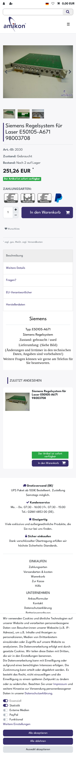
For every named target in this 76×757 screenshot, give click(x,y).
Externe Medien (19, 710)
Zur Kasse (38, 581)
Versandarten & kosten (38, 572)
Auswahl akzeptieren (38, 749)
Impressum (60, 684)
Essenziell (15, 701)
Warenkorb (38, 576)
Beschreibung (14, 255)
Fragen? (11, 280)
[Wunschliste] (53, 3)
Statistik (15, 705)
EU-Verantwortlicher (19, 292)
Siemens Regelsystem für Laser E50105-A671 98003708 (49, 395)
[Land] (47, 3)
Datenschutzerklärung (38, 608)
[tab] (38, 256)
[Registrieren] (11, 3)
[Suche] (68, 12)
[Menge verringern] (15, 215)
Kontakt (38, 603)
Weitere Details (15, 268)
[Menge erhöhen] (15, 210)
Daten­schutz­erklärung (38, 693)
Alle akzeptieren (38, 733)
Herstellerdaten (15, 304)
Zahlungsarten (38, 567)
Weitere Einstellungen (16, 724)
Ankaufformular (38, 598)
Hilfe (38, 586)
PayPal (14, 714)
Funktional (16, 719)
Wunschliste (13, 229)
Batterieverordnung (38, 612)
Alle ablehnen (38, 741)
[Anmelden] (4, 3)
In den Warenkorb (45, 213)
